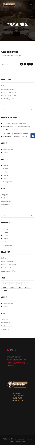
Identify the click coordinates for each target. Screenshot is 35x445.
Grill (19, 284)
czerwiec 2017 (7, 152)
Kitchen (26, 284)
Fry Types (6, 172)
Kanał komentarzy (6, 201)
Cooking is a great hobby (8, 92)
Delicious (5, 169)
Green (12, 284)
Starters (5, 178)
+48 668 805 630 (17, 401)
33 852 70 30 (17, 398)
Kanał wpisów (5, 198)
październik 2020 (8, 149)
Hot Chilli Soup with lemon (9, 99)
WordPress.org (5, 204)
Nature (5, 287)
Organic (12, 287)
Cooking (5, 165)
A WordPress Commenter (10, 123)
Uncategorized (7, 182)
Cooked (5, 284)
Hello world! (5, 86)
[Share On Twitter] (25, 64)
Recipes (5, 175)
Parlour (20, 287)
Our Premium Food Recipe (22, 126)
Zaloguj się (4, 195)
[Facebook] (33, 135)
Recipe (27, 287)
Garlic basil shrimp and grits (19, 133)
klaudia (19, 56)
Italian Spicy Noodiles (8, 89)
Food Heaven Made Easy (8, 96)
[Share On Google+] (28, 64)
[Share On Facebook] (21, 64)
